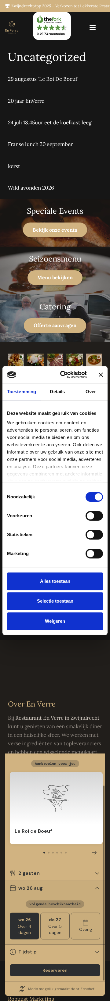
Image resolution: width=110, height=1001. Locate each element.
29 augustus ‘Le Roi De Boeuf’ (43, 79)
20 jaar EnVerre (26, 101)
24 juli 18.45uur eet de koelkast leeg (49, 122)
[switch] (94, 516)
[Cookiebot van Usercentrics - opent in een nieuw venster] (63, 375)
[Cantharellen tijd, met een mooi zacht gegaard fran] (16, 362)
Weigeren (55, 621)
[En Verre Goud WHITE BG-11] (11, 27)
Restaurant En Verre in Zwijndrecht (57, 717)
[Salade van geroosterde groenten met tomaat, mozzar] (74, 362)
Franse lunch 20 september (40, 144)
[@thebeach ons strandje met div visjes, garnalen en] (35, 362)
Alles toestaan (55, 581)
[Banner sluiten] (101, 374)
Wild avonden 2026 (31, 187)
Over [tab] (91, 391)
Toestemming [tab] (21, 391)
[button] (92, 27)
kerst (14, 166)
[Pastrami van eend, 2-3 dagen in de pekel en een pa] (55, 362)
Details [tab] (57, 391)
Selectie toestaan (55, 601)
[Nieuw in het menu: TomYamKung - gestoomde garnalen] (94, 362)
